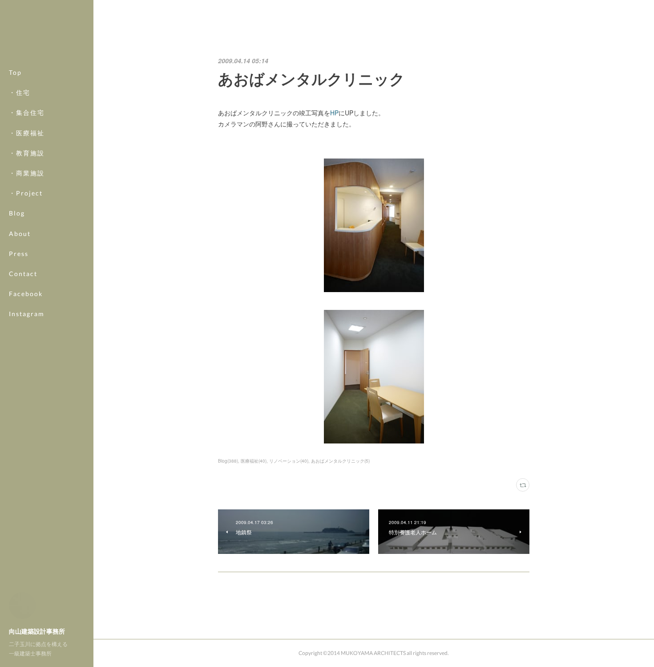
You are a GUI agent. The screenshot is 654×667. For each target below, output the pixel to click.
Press (18, 253)
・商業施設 (26, 173)
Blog (17, 213)
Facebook (26, 293)
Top (15, 72)
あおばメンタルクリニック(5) (340, 461)
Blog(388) (228, 461)
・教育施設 (26, 153)
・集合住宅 (26, 112)
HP (334, 112)
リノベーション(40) (288, 461)
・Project (26, 193)
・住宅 (19, 92)
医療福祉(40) (253, 461)
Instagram (26, 313)
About (20, 233)
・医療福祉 (26, 133)
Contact (23, 273)
